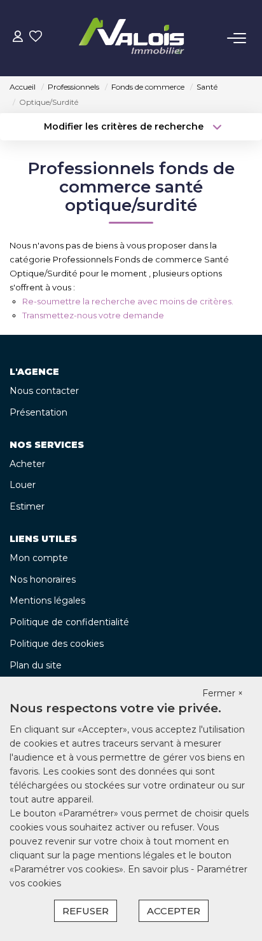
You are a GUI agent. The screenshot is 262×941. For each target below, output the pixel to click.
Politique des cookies (57, 643)
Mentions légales (47, 600)
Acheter (27, 464)
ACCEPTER (173, 911)
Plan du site (36, 665)
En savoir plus (159, 869)
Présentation (38, 412)
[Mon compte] (18, 37)
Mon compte (39, 558)
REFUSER (85, 911)
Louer (23, 485)
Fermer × (222, 693)
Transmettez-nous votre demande (93, 315)
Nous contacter (44, 390)
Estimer (27, 506)
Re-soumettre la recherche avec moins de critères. (127, 301)
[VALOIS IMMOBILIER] (135, 38)
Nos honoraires (43, 579)
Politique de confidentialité (69, 622)
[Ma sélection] (35, 37)
